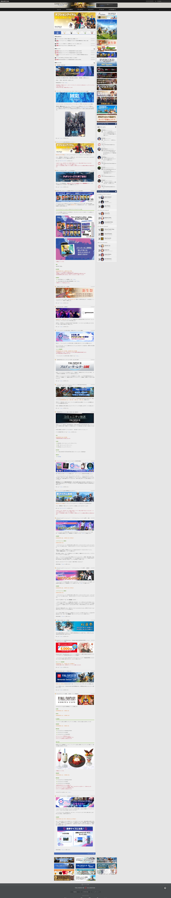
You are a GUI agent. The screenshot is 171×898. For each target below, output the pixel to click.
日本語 (160, 1)
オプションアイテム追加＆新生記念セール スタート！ (66, 142)
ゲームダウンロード (96, 891)
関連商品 (75, 891)
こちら (66, 82)
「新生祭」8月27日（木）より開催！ (63, 286)
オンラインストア (63, 160)
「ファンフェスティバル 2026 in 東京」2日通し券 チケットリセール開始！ (69, 330)
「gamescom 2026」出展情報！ (62, 306)
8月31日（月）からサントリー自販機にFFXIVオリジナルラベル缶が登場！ (69, 190)
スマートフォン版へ (86, 884)
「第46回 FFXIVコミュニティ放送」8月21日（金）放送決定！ (67, 412)
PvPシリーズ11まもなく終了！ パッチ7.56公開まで (65, 170)
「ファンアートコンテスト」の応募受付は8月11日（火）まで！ (67, 796)
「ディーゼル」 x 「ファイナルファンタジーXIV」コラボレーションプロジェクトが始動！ (72, 91)
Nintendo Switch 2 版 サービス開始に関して (64, 671)
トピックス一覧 (90, 853)
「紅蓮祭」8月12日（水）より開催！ (63, 620)
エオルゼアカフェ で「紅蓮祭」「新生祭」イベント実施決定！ (67, 693)
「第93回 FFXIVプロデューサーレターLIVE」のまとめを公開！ (67, 359)
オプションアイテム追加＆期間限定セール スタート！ (66, 490)
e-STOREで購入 (85, 891)
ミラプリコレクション (85, 107)
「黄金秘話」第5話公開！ (61, 65)
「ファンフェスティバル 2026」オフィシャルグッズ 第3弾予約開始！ (69, 461)
